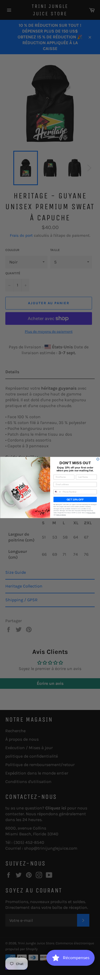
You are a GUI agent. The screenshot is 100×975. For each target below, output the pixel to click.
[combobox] (57, 492)
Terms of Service (61, 514)
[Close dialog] (98, 459)
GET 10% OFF (74, 499)
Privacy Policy (91, 512)
